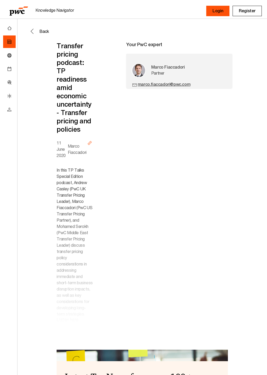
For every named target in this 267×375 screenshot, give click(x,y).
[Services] (9, 96)
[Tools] (9, 82)
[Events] (9, 69)
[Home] (9, 28)
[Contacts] (9, 109)
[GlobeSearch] (9, 55)
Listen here (67, 319)
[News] (9, 41)
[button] (217, 11)
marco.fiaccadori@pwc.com (164, 84)
